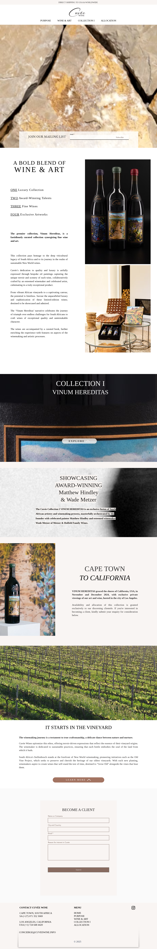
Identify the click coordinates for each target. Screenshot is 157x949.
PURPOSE (79, 916)
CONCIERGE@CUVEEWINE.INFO (37, 932)
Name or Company (55, 816)
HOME (77, 913)
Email (71, 134)
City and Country (54, 825)
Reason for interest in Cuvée (59, 842)
